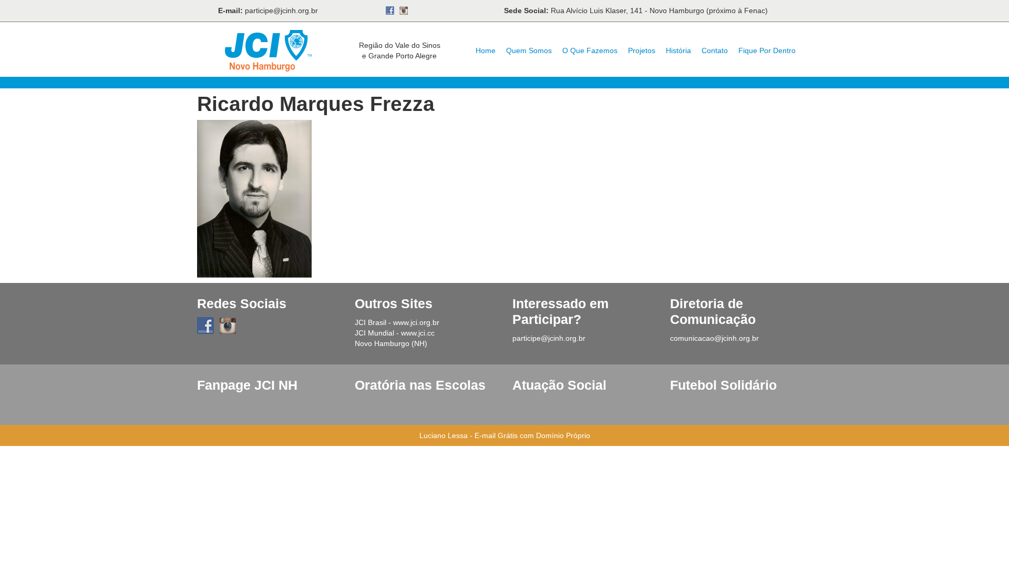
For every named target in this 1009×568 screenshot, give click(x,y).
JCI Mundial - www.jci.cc (395, 333)
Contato (715, 50)
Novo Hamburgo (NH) (391, 343)
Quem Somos (529, 50)
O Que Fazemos (589, 50)
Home (486, 50)
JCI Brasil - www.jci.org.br (397, 322)
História (678, 50)
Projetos (641, 50)
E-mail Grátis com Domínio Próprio (532, 435)
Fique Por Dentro (767, 50)
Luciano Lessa (443, 435)
